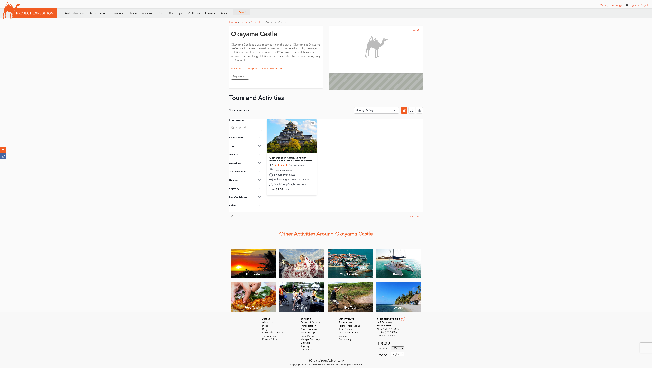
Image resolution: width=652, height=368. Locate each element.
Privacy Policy (269, 339)
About (225, 13)
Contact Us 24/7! (386, 335)
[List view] (419, 110)
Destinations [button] (72, 13)
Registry (305, 346)
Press (265, 325)
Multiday (194, 13)
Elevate (210, 13)
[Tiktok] (389, 343)
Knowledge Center (272, 332)
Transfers (117, 13)
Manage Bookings (310, 339)
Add (415, 30)
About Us (267, 322)
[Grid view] (404, 110)
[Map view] (411, 110)
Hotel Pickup (307, 336)
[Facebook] (379, 343)
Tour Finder (307, 349)
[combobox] (397, 354)
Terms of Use (269, 336)
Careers (343, 336)
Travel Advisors (347, 322)
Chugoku (258, 22)
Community (345, 339)
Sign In (645, 5)
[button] (3, 150)
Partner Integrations (349, 325)
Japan (245, 22)
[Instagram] (386, 343)
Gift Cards (306, 342)
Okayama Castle (275, 22)
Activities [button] (96, 13)
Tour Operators (347, 329)
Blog (265, 329)
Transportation (308, 325)
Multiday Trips (308, 332)
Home (234, 22)
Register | (634, 5)
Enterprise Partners (349, 332)
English (396, 354)
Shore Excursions (140, 13)
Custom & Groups (169, 13)
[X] (382, 343)
